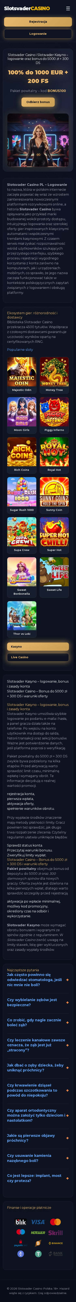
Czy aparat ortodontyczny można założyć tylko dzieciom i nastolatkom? (36, 1115)
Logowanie (38, 34)
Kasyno (16, 646)
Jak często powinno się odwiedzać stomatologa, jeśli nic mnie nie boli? (34, 979)
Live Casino (19, 657)
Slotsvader (27, 8)
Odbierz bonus (38, 102)
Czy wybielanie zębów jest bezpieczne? (32, 1002)
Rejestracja (38, 22)
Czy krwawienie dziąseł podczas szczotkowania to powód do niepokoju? (32, 1090)
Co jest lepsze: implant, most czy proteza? (34, 1178)
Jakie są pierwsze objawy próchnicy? (31, 1138)
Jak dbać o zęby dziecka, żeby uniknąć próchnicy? (35, 1067)
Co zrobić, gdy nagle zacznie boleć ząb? (34, 1022)
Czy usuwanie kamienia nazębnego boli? (29, 1158)
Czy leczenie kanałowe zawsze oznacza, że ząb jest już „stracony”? (36, 1045)
